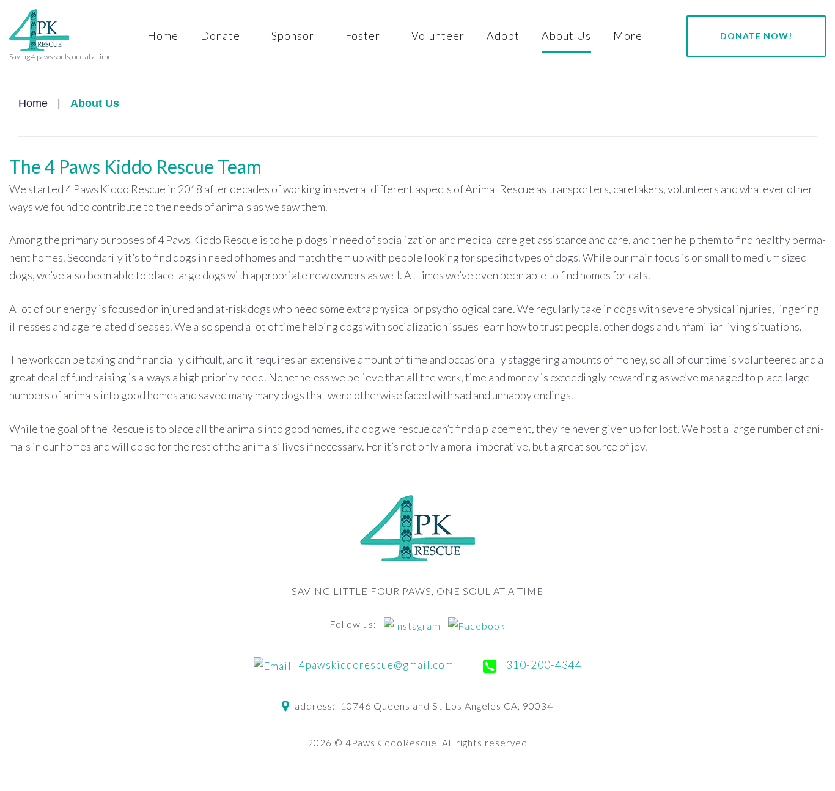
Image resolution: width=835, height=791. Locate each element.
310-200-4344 (543, 664)
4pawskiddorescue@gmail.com (375, 664)
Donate (220, 35)
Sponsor (292, 35)
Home (162, 35)
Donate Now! (756, 36)
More (627, 35)
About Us (566, 35)
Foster (362, 35)
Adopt (503, 35)
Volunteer (438, 35)
